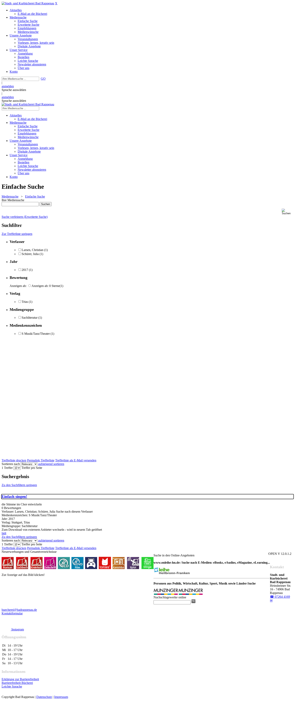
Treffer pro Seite (31, 467)
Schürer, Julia (30, 254)
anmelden (8, 86)
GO (43, 78)
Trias (25, 301)
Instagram (17, 629)
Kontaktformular (12, 613)
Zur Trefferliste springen (17, 234)
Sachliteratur (30, 317)
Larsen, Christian (32, 250)
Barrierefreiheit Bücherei (17, 683)
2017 (25, 269)
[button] (287, 212)
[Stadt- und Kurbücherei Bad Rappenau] (28, 3)
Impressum (61, 697)
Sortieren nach (11, 464)
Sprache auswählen (14, 90)
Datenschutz (44, 697)
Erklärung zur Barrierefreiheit (20, 679)
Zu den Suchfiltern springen (19, 485)
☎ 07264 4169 (280, 596)
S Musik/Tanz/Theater (36, 333)
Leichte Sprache (12, 686)
